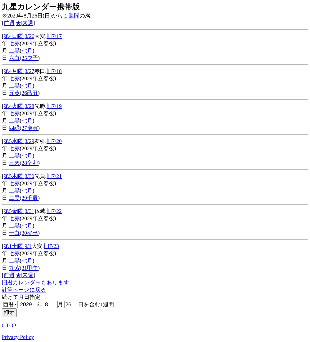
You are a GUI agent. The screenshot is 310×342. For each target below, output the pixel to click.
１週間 (71, 16)
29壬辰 (30, 198)
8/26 (29, 36)
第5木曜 (13, 176)
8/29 (29, 141)
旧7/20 (54, 141)
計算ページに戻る (24, 290)
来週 (27, 23)
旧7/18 (54, 71)
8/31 (29, 211)
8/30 (29, 176)
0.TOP (9, 325)
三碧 (14, 163)
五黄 (14, 93)
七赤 (14, 43)
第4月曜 (13, 71)
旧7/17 (54, 36)
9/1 (28, 246)
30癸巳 (30, 233)
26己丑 (30, 93)
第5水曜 (13, 141)
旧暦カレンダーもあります (35, 282)
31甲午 (30, 268)
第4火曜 (13, 106)
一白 (14, 233)
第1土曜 (13, 246)
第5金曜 (13, 211)
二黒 (14, 51)
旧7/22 (54, 211)
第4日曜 (13, 36)
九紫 (14, 268)
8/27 (29, 71)
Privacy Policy (18, 337)
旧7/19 (54, 106)
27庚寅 (30, 128)
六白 (14, 58)
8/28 (29, 106)
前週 (9, 23)
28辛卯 (30, 163)
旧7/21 (54, 176)
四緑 (14, 128)
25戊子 (30, 58)
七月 (27, 51)
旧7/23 (51, 246)
